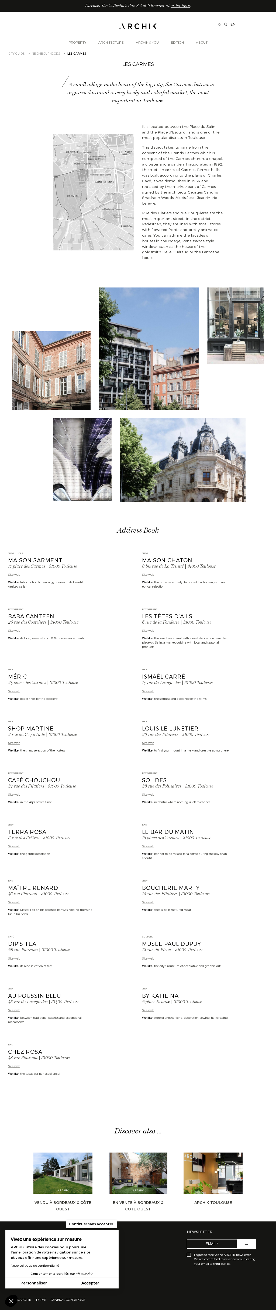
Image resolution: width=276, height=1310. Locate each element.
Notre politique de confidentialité (35, 1265)
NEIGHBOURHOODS (46, 53)
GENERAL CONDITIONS (68, 1299)
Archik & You (147, 42)
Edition (177, 42)
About (202, 42)
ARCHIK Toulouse (213, 1202)
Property (77, 42)
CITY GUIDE (17, 53)
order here (180, 6)
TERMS (41, 1299)
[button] (11, 1300)
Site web (14, 574)
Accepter (90, 1283)
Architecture (111, 42)
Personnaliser (33, 1283)
